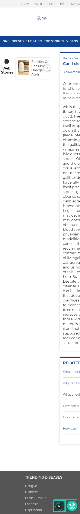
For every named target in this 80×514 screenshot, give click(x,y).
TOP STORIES (54, 41)
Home (67, 58)
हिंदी (62, 3)
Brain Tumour (35, 498)
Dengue (31, 486)
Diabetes (31, 492)
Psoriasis (31, 504)
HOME (5, 41)
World (38, 3)
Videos (72, 41)
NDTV (25, 3)
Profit (51, 3)
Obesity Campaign (27, 41)
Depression (33, 510)
